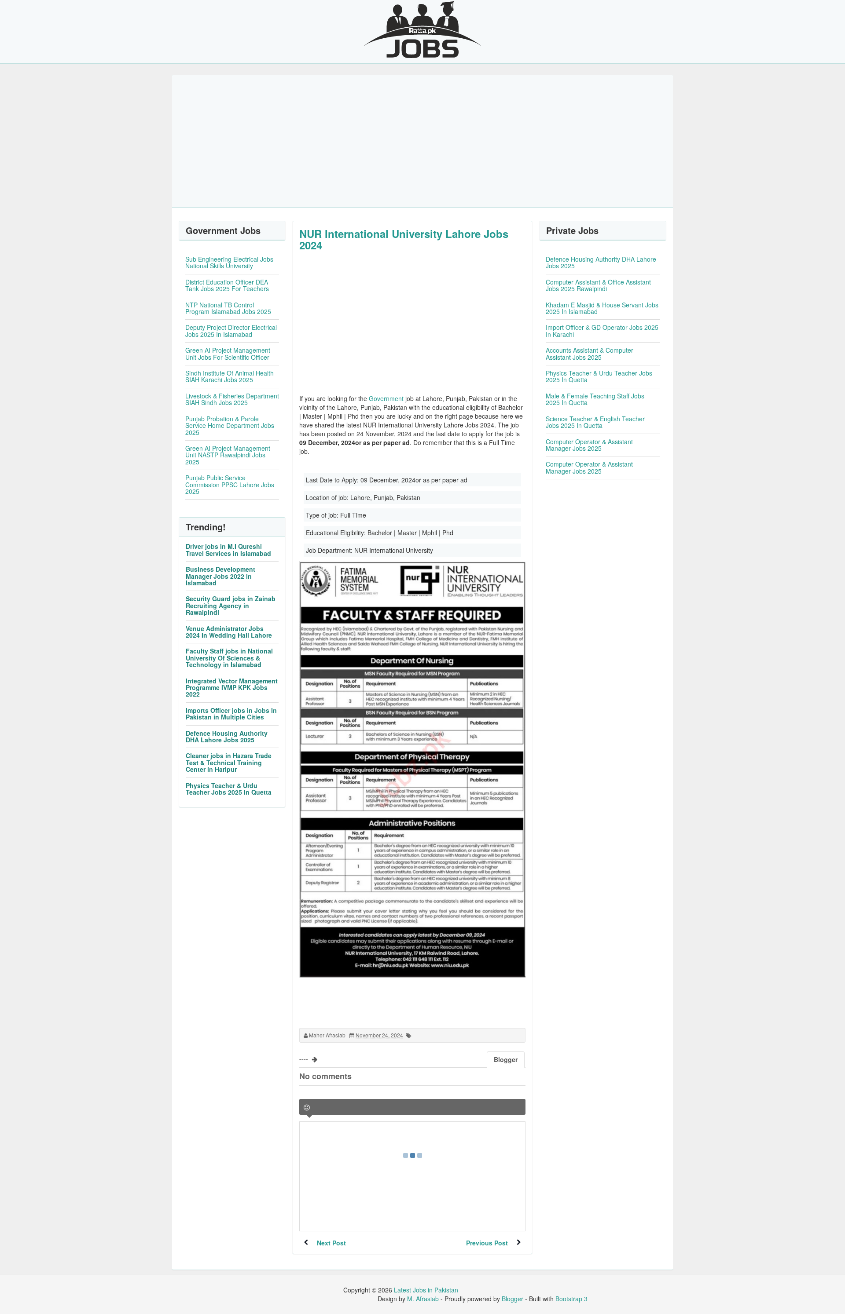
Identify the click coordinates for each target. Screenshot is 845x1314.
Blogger (512, 1298)
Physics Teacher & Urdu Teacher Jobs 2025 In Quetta (229, 788)
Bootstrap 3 (571, 1298)
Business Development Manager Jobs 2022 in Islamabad (220, 576)
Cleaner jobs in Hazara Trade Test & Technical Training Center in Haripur (229, 762)
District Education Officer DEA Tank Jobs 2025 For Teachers (227, 285)
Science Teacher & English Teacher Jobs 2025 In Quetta (595, 422)
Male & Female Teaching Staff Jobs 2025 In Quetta (595, 399)
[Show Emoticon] (307, 1107)
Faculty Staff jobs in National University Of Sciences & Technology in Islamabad (229, 657)
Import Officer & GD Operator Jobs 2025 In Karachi (602, 330)
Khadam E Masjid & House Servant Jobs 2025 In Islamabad (602, 308)
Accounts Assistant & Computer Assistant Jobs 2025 (589, 353)
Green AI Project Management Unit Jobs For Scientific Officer (227, 353)
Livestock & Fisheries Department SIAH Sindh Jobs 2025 (232, 399)
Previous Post (487, 1242)
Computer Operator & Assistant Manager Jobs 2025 (589, 445)
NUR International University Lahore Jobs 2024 (403, 239)
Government (386, 398)
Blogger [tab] (506, 1059)
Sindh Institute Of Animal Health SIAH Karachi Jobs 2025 (229, 376)
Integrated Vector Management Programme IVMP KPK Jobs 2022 (232, 687)
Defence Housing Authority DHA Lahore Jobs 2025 (227, 736)
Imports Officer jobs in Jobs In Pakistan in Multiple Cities (231, 713)
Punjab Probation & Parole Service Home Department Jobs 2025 (229, 425)
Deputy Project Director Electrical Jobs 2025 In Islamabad (231, 330)
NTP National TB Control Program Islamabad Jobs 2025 (228, 308)
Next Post (331, 1242)
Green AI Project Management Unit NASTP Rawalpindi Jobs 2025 (227, 455)
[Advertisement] (422, 141)
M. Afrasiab (423, 1298)
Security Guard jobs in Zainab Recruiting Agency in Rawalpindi (231, 605)
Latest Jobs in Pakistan (426, 1289)
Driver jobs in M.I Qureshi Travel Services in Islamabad (228, 549)
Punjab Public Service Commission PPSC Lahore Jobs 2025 (229, 484)
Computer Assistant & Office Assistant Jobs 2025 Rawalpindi (598, 285)
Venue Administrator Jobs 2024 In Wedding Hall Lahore (229, 631)
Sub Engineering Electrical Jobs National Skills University (229, 262)
